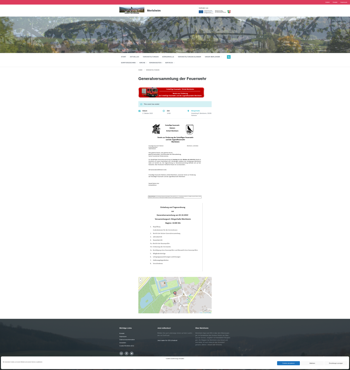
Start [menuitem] (123, 57)
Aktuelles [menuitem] (134, 57)
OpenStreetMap (207, 312)
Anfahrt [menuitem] (327, 2)
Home (140, 70)
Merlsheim (154, 10)
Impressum (123, 336)
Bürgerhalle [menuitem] (168, 57)
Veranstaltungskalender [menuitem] (189, 57)
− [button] (140, 281)
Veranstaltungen (152, 70)
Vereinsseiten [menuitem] (155, 62)
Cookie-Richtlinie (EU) (126, 346)
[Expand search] (229, 57)
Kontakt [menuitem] (335, 2)
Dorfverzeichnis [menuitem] (128, 62)
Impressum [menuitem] (343, 2)
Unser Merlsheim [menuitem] (212, 57)
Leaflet (200, 312)
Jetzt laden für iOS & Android (167, 340)
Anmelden (122, 342)
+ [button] (140, 279)
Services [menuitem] (169, 62)
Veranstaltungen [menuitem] (151, 57)
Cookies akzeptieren (288, 363)
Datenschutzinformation (127, 339)
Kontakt (121, 333)
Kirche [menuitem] (142, 62)
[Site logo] (131, 13)
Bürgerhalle (195, 111)
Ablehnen (312, 363)
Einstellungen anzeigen (336, 363)
